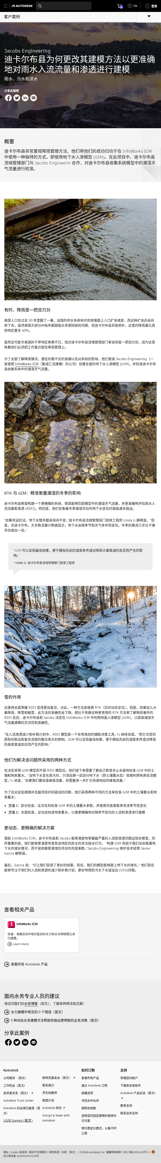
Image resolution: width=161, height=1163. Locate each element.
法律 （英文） (69, 1152)
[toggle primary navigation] (8, 6)
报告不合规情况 (38, 1152)
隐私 (5, 1152)
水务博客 (31, 1003)
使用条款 (54, 1152)
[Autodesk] (23, 5)
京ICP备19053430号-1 (136, 1152)
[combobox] (63, 6)
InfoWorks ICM (27, 364)
